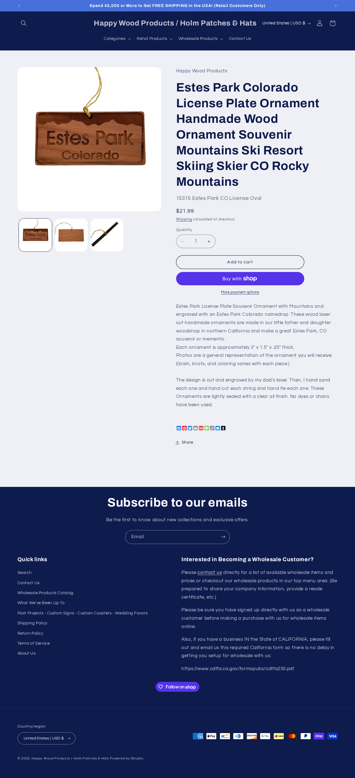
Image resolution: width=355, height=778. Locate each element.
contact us (209, 572)
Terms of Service (33, 643)
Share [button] (187, 443)
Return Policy (30, 633)
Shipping (184, 220)
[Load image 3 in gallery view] (107, 234)
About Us (26, 654)
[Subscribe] (223, 537)
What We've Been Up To (41, 603)
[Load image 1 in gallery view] (35, 234)
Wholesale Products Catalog (45, 593)
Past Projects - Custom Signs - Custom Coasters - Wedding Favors (82, 613)
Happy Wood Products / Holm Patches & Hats (70, 758)
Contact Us (28, 583)
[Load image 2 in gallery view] (71, 234)
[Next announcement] (336, 5)
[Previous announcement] (19, 5)
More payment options (240, 292)
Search (24, 573)
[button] (23, 23)
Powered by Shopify (126, 758)
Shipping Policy (32, 623)
